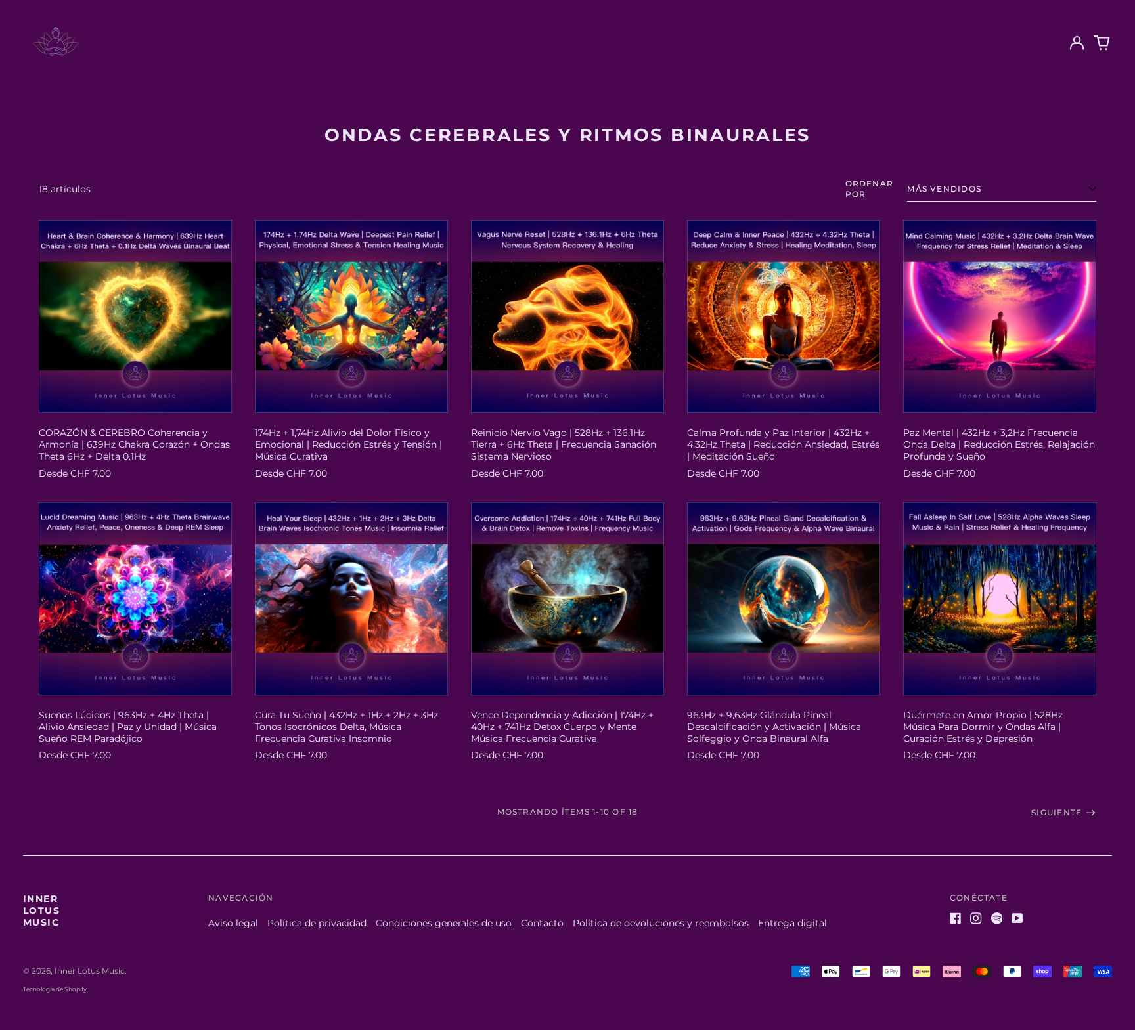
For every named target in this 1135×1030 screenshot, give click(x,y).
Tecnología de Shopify (55, 989)
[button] (1102, 43)
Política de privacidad (317, 923)
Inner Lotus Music (41, 910)
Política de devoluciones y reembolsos (661, 923)
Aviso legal (233, 923)
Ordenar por (869, 189)
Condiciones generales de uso (444, 923)
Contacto (542, 923)
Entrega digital (792, 923)
